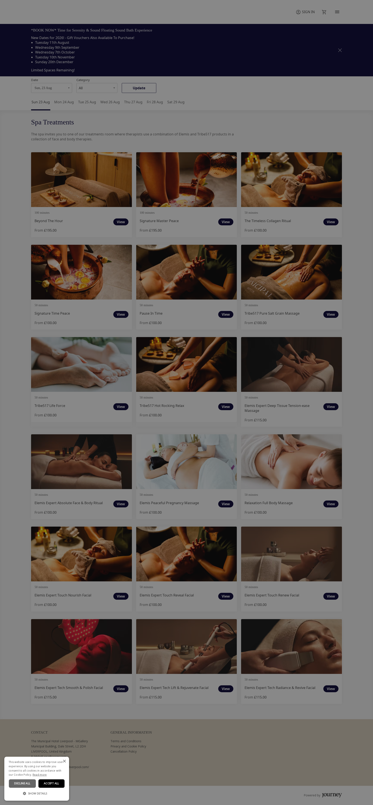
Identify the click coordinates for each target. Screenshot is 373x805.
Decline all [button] (22, 783)
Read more (40, 775)
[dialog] (36, 779)
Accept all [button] (51, 783)
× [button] (64, 761)
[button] (37, 793)
